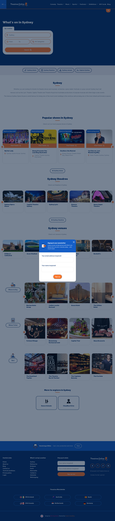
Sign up (57, 276)
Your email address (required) (51, 256)
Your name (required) (49, 265)
